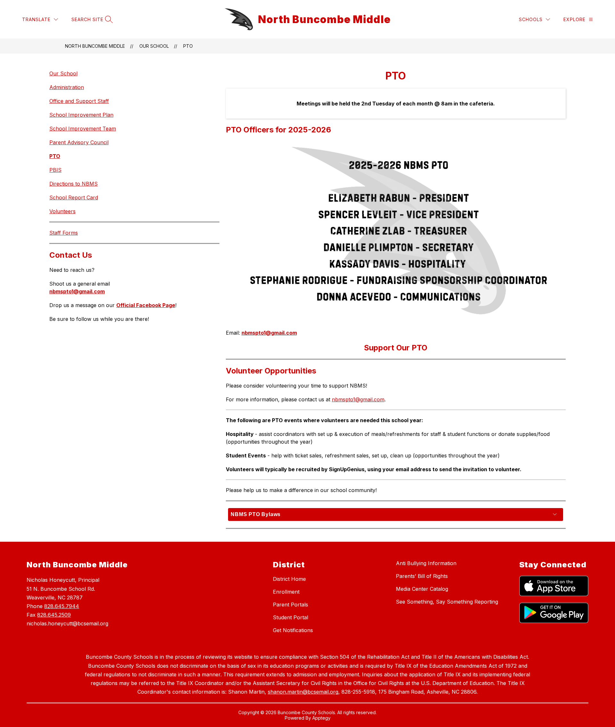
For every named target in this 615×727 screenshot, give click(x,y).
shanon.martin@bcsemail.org (303, 692)
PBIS (55, 170)
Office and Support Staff (79, 101)
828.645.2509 (54, 615)
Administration (66, 87)
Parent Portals (290, 604)
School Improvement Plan (81, 115)
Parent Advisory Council (79, 142)
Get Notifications (293, 630)
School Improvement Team (82, 128)
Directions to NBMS (73, 183)
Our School (154, 46)
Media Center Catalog (422, 589)
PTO (188, 46)
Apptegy (321, 718)
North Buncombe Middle (95, 46)
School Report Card (73, 197)
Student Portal (290, 617)
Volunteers (62, 211)
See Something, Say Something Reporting (447, 601)
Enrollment (286, 592)
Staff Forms (63, 233)
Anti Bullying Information (426, 563)
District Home (289, 579)
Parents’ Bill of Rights (422, 576)
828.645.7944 (61, 606)
